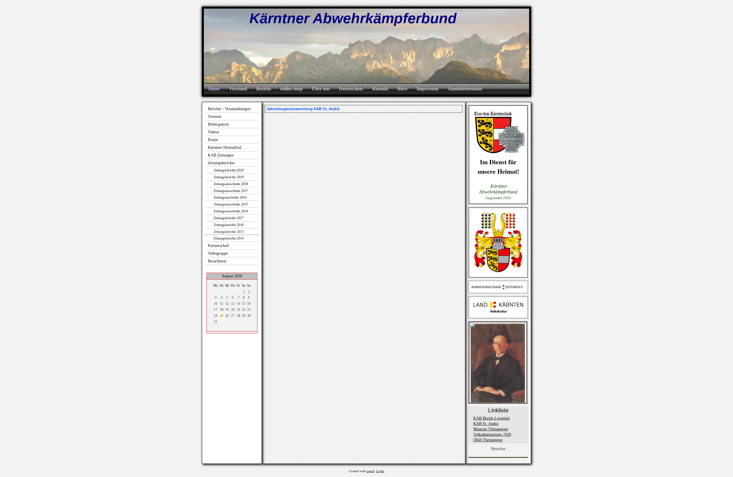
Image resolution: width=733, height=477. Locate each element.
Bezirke (263, 88)
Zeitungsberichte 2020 (229, 170)
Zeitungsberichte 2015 (229, 232)
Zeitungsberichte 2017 (229, 218)
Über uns (321, 88)
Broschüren (217, 261)
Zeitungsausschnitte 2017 (231, 191)
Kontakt (380, 88)
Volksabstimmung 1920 (492, 434)
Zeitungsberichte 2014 (229, 238)
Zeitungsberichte (221, 163)
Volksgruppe (218, 253)
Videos (213, 132)
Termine (214, 116)
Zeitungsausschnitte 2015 (231, 204)
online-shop (291, 88)
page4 (370, 471)
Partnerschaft (218, 246)
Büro (402, 88)
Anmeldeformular (465, 88)
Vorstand (238, 88)
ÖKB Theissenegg (488, 440)
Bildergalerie (218, 124)
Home (214, 88)
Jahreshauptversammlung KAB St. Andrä (303, 109)
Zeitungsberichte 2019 (229, 177)
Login (380, 471)
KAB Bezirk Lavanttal (491, 418)
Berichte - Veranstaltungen (229, 109)
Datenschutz (351, 88)
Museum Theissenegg (490, 429)
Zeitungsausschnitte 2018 (231, 184)
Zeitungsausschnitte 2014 (231, 211)
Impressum (427, 88)
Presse (213, 140)
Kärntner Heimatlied (224, 147)
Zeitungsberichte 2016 (229, 225)
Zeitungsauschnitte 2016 (230, 197)
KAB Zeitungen (221, 155)
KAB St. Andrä (485, 423)
